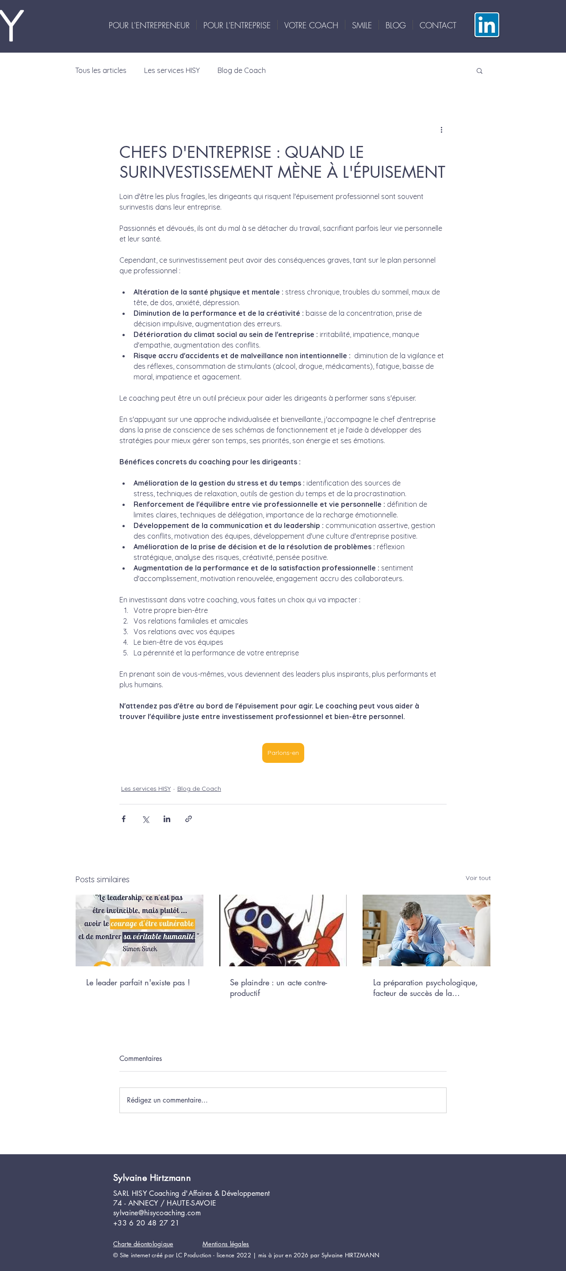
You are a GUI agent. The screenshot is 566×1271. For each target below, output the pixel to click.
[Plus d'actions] (441, 129)
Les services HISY (172, 70)
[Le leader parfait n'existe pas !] (139, 930)
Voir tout (478, 878)
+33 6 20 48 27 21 (146, 1223)
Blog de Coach (242, 70)
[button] (479, 70)
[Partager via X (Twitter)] (145, 819)
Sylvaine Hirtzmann (152, 1177)
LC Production (193, 1255)
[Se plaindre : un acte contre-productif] (283, 930)
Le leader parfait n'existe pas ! (138, 982)
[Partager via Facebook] (123, 819)
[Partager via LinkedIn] (167, 819)
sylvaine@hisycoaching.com (157, 1212)
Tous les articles (100, 70)
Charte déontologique (143, 1244)
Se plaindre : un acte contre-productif (278, 987)
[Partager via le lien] (188, 819)
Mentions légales (226, 1244)
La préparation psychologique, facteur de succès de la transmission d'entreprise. (425, 987)
